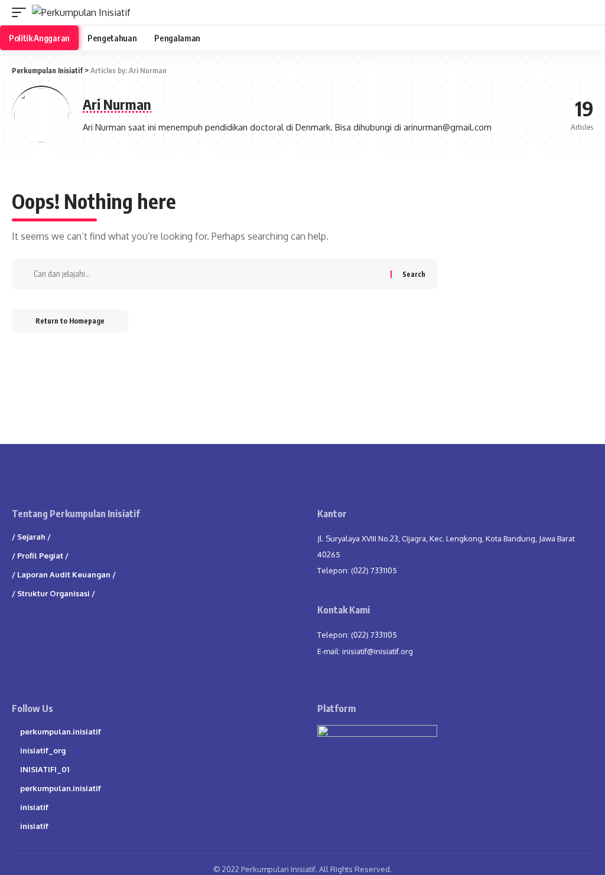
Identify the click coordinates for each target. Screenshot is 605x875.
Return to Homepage (70, 320)
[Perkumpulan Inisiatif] (81, 12)
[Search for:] (211, 274)
